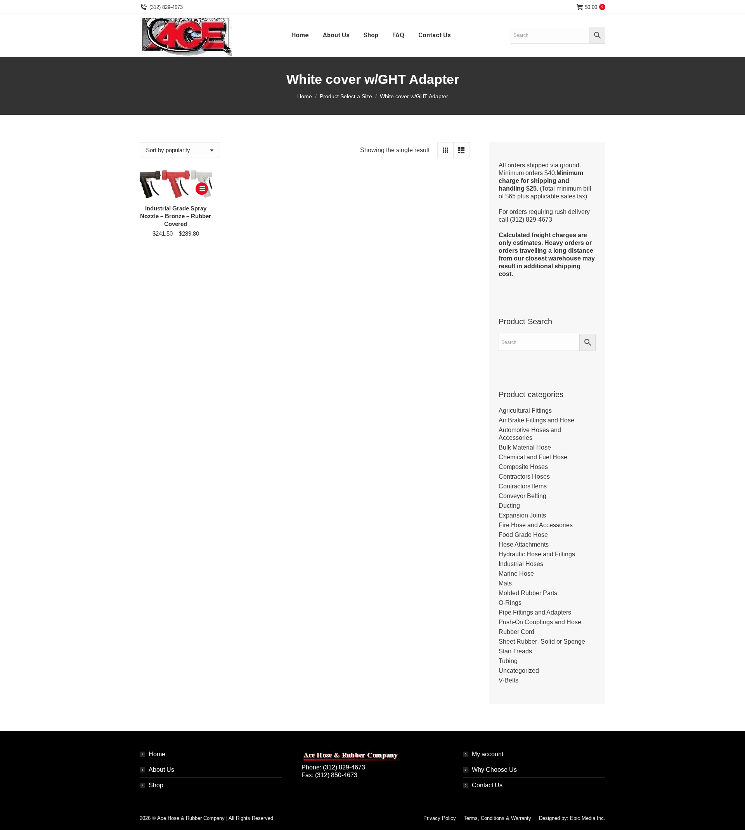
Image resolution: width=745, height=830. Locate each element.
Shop (156, 785)
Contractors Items (523, 486)
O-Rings (510, 602)
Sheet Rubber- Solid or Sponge (542, 641)
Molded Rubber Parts (528, 593)
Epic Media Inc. (587, 818)
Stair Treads (515, 651)
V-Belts (508, 680)
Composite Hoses (523, 467)
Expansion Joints (522, 515)
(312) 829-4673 (166, 7)
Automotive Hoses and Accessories (530, 434)
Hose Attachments (524, 544)
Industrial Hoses (521, 564)
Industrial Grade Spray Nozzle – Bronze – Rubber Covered (175, 216)
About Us (161, 769)
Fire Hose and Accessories (536, 525)
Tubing (508, 661)
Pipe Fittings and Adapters (535, 612)
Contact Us (487, 785)
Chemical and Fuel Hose (533, 457)
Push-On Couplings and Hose (540, 622)
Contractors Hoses (524, 476)
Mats (505, 583)
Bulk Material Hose (525, 447)
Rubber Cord (516, 632)
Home (157, 754)
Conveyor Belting (522, 496)
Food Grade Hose (523, 534)
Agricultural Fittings (525, 410)
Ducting (509, 505)
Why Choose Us (494, 769)
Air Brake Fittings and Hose (536, 420)
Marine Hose (516, 573)
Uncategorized (519, 670)
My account (487, 754)
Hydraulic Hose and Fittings (537, 554)
